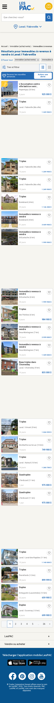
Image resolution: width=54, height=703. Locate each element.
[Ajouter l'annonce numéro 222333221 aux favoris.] (48, 292)
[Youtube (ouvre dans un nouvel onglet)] (41, 679)
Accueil (4, 46)
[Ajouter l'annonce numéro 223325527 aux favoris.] (48, 180)
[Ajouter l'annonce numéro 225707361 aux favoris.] (48, 606)
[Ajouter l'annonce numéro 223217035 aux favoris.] (48, 328)
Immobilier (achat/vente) (20, 46)
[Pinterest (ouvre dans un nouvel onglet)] (22, 679)
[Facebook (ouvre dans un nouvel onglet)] (12, 679)
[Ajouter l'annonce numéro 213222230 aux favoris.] (48, 571)
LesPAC (27, 636)
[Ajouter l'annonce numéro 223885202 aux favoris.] (48, 363)
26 (44, 624)
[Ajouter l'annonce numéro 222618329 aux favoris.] (48, 458)
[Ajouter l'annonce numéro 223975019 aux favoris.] (48, 345)
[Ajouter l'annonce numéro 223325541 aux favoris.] (48, 103)
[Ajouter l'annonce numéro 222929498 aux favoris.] (48, 553)
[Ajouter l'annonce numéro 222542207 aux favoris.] (48, 476)
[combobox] (23, 17)
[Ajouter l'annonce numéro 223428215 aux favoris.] (48, 310)
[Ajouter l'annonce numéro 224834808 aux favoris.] (48, 197)
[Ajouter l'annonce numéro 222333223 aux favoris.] (48, 233)
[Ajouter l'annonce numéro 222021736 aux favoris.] (48, 215)
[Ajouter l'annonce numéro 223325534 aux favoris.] (48, 162)
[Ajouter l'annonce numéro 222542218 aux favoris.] (48, 493)
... (38, 624)
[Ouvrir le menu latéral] (5, 6)
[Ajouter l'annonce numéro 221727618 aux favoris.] (48, 423)
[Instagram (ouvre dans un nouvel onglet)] (32, 679)
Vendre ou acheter (27, 644)
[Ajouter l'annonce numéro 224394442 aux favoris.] (48, 85)
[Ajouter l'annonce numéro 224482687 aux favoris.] (48, 588)
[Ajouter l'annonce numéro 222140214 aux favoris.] (48, 440)
